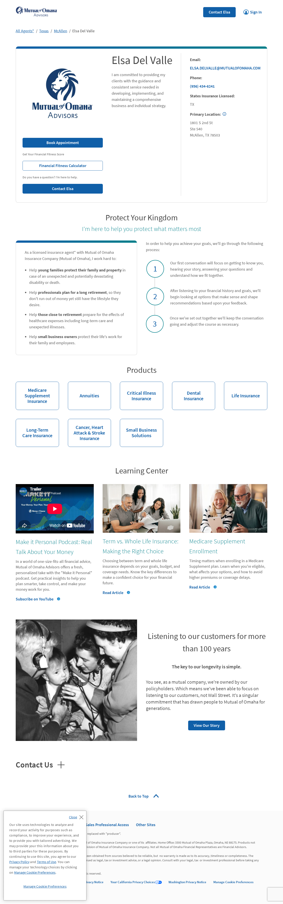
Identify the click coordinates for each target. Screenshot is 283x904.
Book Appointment (62, 142)
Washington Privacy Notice (187, 882)
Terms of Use (46, 862)
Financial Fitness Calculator (54, 164)
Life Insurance (242, 390)
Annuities (83, 390)
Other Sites (145, 824)
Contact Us (40, 764)
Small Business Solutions (138, 429)
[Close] (77, 816)
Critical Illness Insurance (138, 392)
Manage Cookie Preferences (233, 882)
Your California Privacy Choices (133, 882)
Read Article (113, 592)
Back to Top (138, 796)
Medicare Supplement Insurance (33, 393)
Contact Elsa (219, 12)
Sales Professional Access (107, 824)
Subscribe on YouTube (35, 599)
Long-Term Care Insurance (34, 429)
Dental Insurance (187, 392)
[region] (45, 855)
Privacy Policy (19, 862)
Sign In (252, 11)
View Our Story (204, 724)
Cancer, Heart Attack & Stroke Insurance (86, 430)
